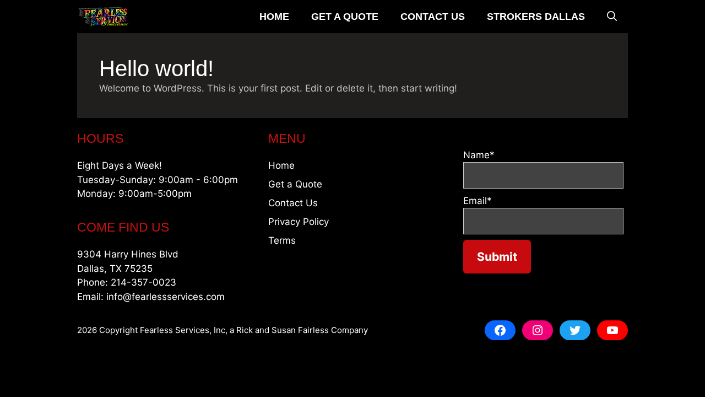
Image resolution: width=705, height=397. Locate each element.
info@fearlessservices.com (165, 296)
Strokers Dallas (536, 16)
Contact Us (432, 16)
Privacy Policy (298, 221)
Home (274, 16)
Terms (282, 240)
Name (479, 154)
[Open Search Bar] (612, 16)
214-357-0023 (143, 282)
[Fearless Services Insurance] (103, 16)
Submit (497, 257)
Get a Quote (344, 16)
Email (477, 200)
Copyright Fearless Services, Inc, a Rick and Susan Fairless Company (233, 330)
